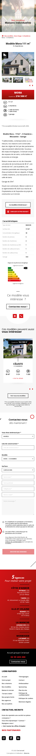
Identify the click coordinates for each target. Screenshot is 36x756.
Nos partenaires (11, 730)
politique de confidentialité (13, 542)
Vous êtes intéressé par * (11, 432)
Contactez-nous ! (18, 306)
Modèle (4, 455)
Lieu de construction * (10, 444)
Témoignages (23, 677)
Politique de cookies (26, 698)
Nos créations (7, 683)
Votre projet (6, 680)
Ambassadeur (23, 683)
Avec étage (18, 36)
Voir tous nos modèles (18, 396)
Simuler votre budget (19, 212)
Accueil (3, 36)
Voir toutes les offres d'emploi (14, 726)
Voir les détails (18, 378)
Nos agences (6, 700)
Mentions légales (25, 702)
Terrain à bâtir (7, 694)
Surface (5, 466)
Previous (29, 85)
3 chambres (26, 36)
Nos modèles (8, 36)
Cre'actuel (20, 750)
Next (32, 85)
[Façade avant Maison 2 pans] (18, 64)
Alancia (26, 753)
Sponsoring (23, 687)
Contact (21, 680)
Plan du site (23, 690)
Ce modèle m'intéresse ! (18, 205)
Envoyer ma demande (18, 552)
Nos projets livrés (8, 697)
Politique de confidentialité (24, 694)
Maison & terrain (8, 690)
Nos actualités (7, 704)
